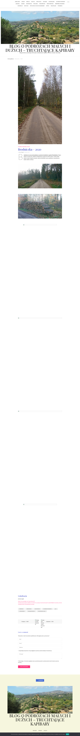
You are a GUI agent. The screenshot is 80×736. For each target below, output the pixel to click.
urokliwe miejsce (31, 611)
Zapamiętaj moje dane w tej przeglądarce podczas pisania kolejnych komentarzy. (35, 650)
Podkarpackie (42, 3)
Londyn (23, 1)
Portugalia (38, 1)
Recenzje (35, 730)
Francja (28, 1)
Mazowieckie (29, 3)
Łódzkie (23, 3)
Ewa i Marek (21, 152)
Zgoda (67, 734)
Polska (28, 146)
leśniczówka (22, 611)
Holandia (45, 1)
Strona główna (11, 58)
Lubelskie (18, 3)
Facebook (40, 680)
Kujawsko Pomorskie (60, 1)
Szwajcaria (17, 1)
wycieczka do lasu (41, 611)
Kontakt (40, 730)
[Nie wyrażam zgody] (78, 734)
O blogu (45, 730)
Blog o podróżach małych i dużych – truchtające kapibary (40, 48)
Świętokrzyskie (50, 3)
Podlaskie (35, 3)
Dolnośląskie (51, 1)
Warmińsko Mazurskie (59, 3)
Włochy (33, 1)
